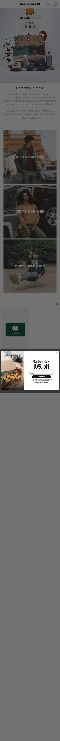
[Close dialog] (57, 353)
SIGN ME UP (41, 376)
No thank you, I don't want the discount (41, 382)
